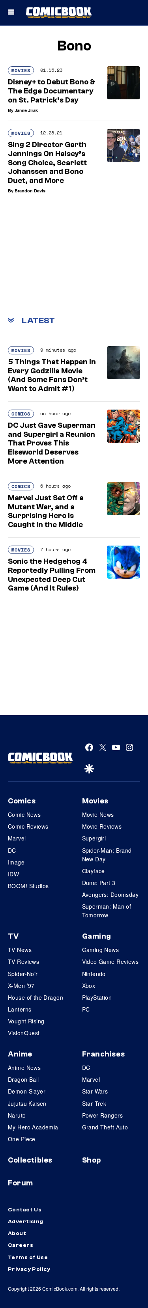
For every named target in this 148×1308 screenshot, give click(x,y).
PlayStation (97, 997)
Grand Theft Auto (105, 1127)
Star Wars (95, 1091)
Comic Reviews (28, 826)
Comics (20, 413)
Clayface (93, 871)
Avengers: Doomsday (110, 894)
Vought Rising (26, 1021)
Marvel (17, 838)
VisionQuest (24, 1033)
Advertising (25, 1222)
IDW (13, 874)
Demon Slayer (26, 1091)
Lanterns (19, 1009)
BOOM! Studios (28, 886)
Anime (20, 1054)
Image (16, 862)
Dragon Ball (23, 1079)
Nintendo (94, 974)
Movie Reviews (102, 826)
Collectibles (30, 1160)
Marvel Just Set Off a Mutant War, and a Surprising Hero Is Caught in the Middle (46, 511)
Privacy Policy (29, 1269)
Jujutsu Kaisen (27, 1103)
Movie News (98, 814)
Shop (91, 1160)
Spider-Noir (23, 974)
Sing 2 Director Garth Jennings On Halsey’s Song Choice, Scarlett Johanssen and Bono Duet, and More (47, 162)
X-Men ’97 (21, 985)
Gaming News (100, 950)
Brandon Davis (30, 191)
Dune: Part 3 (99, 883)
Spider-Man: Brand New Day (107, 854)
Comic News (24, 814)
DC (12, 850)
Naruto (17, 1115)
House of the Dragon (35, 997)
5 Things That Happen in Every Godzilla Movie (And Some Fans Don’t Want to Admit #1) (52, 375)
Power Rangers (102, 1115)
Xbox (89, 985)
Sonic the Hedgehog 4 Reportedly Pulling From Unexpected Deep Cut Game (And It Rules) (52, 575)
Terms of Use (28, 1257)
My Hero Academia (33, 1127)
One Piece (22, 1139)
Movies (20, 70)
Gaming (96, 936)
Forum (20, 1183)
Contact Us (24, 1210)
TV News (20, 950)
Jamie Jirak (26, 110)
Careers (20, 1245)
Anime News (24, 1067)
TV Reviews (23, 961)
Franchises (103, 1054)
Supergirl (94, 838)
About (17, 1233)
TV (13, 936)
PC (86, 1009)
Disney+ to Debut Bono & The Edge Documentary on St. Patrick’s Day (52, 91)
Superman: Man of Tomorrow (106, 910)
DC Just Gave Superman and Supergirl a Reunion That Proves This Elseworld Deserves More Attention (52, 443)
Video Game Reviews (110, 961)
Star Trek (94, 1103)
